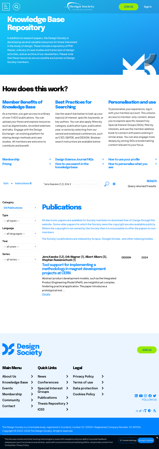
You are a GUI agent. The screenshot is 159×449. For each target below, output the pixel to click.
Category (8, 202)
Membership (12, 394)
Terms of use (83, 382)
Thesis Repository (51, 403)
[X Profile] (154, 395)
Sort (5, 183)
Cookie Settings (129, 440)
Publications (47, 397)
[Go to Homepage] (79, 6)
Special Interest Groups (50, 390)
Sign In (148, 6)
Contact (8, 406)
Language (8, 228)
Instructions (22, 183)
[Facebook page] (150, 395)
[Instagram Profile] (145, 395)
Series (6, 254)
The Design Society (41, 430)
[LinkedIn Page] (136, 395)
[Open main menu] (6, 6)
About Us (9, 376)
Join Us (128, 6)
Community (11, 400)
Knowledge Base (15, 382)
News (42, 376)
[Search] (16, 6)
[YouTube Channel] (141, 395)
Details (46, 294)
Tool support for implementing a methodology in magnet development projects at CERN (74, 269)
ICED (41, 409)
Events (7, 388)
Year (5, 241)
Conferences (48, 382)
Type (5, 215)
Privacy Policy (83, 376)
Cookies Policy (84, 394)
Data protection (85, 388)
